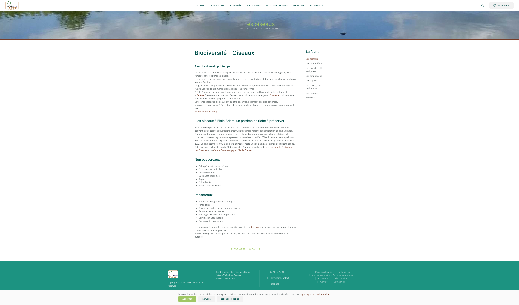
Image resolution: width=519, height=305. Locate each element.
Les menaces (312, 93)
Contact (324, 281)
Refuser (206, 299)
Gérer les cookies (230, 299)
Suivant (253, 249)
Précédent (239, 249)
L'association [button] (217, 5)
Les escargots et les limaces (314, 87)
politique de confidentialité (316, 294)
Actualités (235, 5)
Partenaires (344, 271)
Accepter (187, 299)
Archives (310, 97)
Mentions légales (323, 271)
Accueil (200, 5)
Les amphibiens (314, 75)
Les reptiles (312, 80)
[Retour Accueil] (12, 5)
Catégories (339, 281)
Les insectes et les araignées (315, 70)
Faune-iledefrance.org (206, 111)
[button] (482, 5)
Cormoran (275, 95)
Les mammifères (314, 63)
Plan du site (341, 278)
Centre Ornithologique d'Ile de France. (232, 150)
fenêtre (200, 95)
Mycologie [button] (298, 5)
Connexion (323, 278)
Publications (254, 5)
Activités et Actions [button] (277, 5)
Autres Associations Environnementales (332, 275)
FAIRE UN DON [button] (503, 5)
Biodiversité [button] (316, 5)
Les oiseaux (312, 58)
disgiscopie (256, 227)
